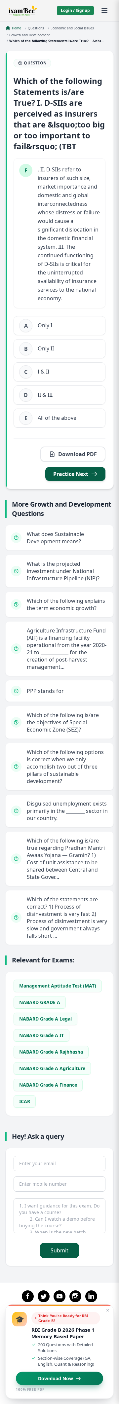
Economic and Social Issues (72, 28)
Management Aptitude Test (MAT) (57, 986)
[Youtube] (59, 1296)
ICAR (24, 1101)
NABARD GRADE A (39, 1002)
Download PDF (77, 454)
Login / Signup (75, 10)
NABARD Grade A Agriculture (52, 1068)
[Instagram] (75, 1296)
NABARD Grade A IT (41, 1035)
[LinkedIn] (91, 1296)
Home (16, 28)
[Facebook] (28, 1296)
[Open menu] (104, 10)
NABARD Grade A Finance (48, 1085)
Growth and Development (29, 35)
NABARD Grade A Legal (45, 1019)
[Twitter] (44, 1296)
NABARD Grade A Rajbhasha (51, 1052)
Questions (36, 28)
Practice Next (70, 474)
